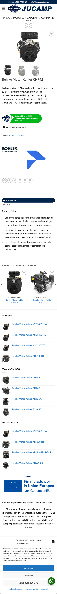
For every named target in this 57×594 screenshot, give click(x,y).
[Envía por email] (20, 180)
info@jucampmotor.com (39, 2)
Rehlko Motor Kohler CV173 (42, 301)
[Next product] (26, 25)
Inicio (6, 17)
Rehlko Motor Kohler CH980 (14, 301)
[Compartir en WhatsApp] (4, 180)
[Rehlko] (36, 159)
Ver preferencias (28, 583)
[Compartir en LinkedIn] (30, 180)
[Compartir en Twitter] (14, 180)
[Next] (50, 46)
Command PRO (17, 135)
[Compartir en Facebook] (9, 180)
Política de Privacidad (31, 589)
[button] (53, 541)
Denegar (28, 575)
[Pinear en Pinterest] (25, 180)
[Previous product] (31, 25)
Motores (18, 17)
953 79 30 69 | (22, 2)
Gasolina (32, 17)
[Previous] (6, 46)
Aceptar (28, 568)
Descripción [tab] (9, 200)
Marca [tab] (6, 205)
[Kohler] (10, 159)
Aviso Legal (44, 589)
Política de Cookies (15, 589)
